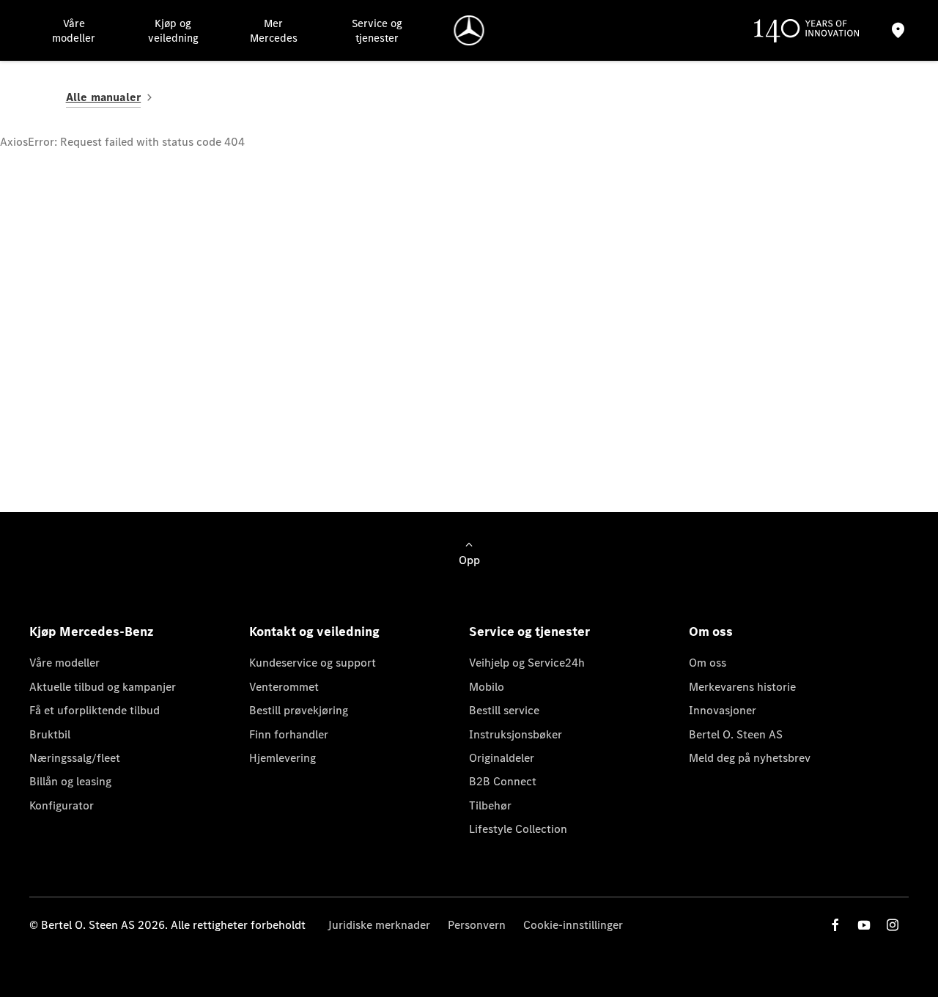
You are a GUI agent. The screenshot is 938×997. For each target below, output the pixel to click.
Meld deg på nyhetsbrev (749, 758)
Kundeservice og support (312, 662)
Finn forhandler (288, 734)
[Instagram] (892, 925)
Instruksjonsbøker (515, 734)
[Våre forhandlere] (898, 30)
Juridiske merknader (379, 925)
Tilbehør (490, 805)
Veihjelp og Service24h (527, 662)
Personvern (477, 925)
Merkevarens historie (742, 686)
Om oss (707, 662)
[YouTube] (864, 925)
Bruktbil (49, 734)
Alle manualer (103, 97)
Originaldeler (501, 758)
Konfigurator (61, 805)
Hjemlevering (282, 758)
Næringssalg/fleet (74, 758)
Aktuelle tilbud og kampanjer (102, 686)
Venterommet (284, 686)
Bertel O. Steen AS (736, 734)
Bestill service (504, 710)
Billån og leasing (70, 781)
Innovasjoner (722, 710)
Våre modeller (64, 662)
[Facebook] (835, 925)
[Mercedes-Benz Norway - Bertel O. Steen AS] (469, 30)
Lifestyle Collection (518, 829)
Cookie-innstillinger (573, 925)
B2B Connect (502, 781)
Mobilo (486, 686)
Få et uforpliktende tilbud (94, 710)
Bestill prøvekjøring (298, 710)
